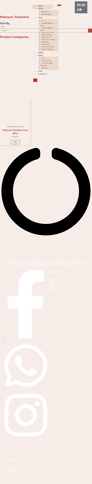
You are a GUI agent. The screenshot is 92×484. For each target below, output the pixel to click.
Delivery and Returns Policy (45, 481)
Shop (40, 17)
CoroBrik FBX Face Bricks (46, 24)
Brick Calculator (47, 14)
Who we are (45, 12)
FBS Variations (46, 37)
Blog (52, 289)
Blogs (40, 55)
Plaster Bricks (46, 44)
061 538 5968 (9, 452)
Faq (52, 286)
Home (40, 6)
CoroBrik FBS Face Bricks (46, 29)
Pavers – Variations (47, 49)
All (42, 21)
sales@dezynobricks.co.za (14, 460)
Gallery (41, 52)
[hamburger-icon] (59, 5)
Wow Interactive (80, 481)
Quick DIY (45, 68)
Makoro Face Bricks (48, 32)
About (40, 8)
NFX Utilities (45, 42)
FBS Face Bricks (47, 35)
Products (54, 279)
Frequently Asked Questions (46, 64)
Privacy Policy (31, 481)
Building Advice (46, 61)
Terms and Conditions (60, 481)
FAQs (40, 71)
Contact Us (42, 74)
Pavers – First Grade (48, 46)
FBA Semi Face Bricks (48, 39)
